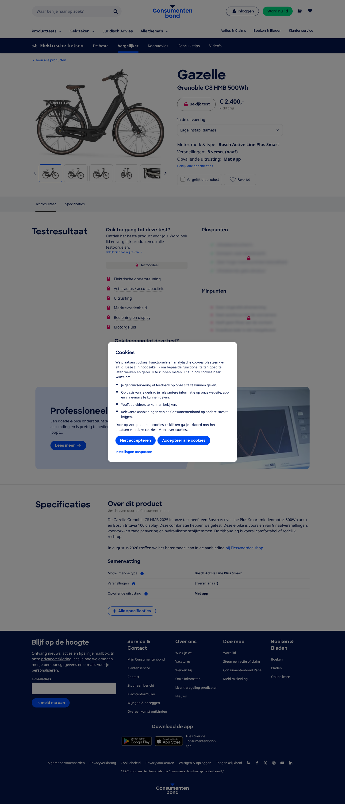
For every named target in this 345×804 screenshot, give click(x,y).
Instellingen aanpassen (133, 452)
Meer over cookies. (173, 429)
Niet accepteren (135, 440)
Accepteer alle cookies (184, 440)
